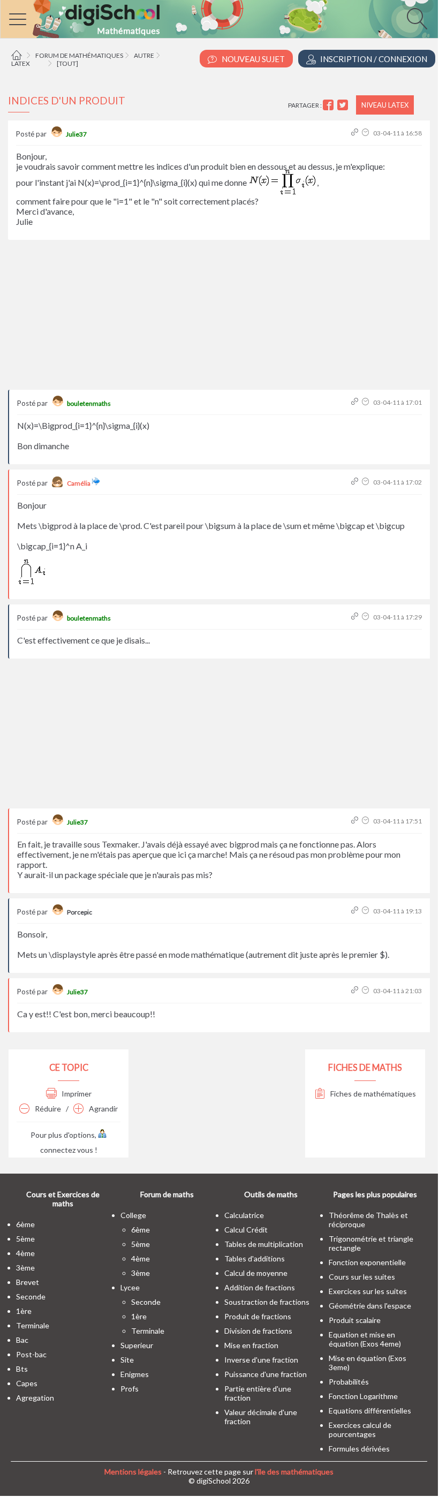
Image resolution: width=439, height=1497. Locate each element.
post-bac (31, 1354)
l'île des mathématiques (294, 1471)
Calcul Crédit (246, 1229)
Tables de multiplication (263, 1244)
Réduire (47, 1108)
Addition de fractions (259, 1287)
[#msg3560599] (356, 821)
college (133, 1215)
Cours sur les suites (362, 1276)
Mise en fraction (251, 1345)
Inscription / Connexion (373, 59)
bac (22, 1339)
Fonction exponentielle (367, 1262)
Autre (144, 55)
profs (129, 1388)
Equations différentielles (370, 1410)
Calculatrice (244, 1215)
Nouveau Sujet (252, 59)
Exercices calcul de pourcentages (360, 1429)
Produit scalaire (355, 1320)
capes (26, 1383)
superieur (136, 1345)
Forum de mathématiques (79, 55)
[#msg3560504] (356, 617)
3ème (25, 1267)
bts (22, 1368)
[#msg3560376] (356, 133)
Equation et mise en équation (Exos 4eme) (365, 1339)
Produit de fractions (257, 1316)
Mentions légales (133, 1471)
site (127, 1359)
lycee (130, 1287)
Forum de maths (167, 1194)
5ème (25, 1238)
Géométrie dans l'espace (370, 1305)
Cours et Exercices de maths (63, 1199)
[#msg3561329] (356, 991)
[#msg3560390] (356, 402)
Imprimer (76, 1093)
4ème (25, 1253)
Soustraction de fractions (266, 1301)
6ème (25, 1224)
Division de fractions (258, 1330)
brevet (27, 1282)
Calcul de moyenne (255, 1272)
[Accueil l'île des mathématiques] (18, 55)
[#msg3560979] (356, 911)
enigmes (134, 1374)
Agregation (35, 1397)
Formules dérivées (359, 1448)
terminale (32, 1325)
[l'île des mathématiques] (219, 19)
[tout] (67, 63)
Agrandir (102, 1108)
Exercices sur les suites (368, 1291)
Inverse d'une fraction (261, 1359)
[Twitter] (344, 105)
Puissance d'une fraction (265, 1374)
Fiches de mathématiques (372, 1093)
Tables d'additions (254, 1258)
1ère (24, 1310)
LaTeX (20, 63)
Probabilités (349, 1381)
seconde (31, 1296)
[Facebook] (329, 105)
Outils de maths (271, 1194)
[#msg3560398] (356, 482)
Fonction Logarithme (363, 1396)
